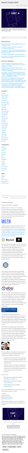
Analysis (3, 147)
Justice (3, 161)
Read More (5, 449)
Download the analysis (13, 426)
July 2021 (3, 116)
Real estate (4, 168)
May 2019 (3, 130)
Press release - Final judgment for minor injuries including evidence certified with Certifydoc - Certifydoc (12, 85)
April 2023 (3, 107)
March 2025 (4, 98)
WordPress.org (4, 183)
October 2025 (4, 96)
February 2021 (4, 118)
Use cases (3, 170)
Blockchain (3, 148)
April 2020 (3, 121)
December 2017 (5, 139)
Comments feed (5, 181)
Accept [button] (4, 446)
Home (17, 5)
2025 (21, 5)
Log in (2, 177)
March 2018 (4, 135)
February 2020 (4, 123)
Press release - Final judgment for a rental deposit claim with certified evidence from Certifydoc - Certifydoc (12, 79)
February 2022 (4, 112)
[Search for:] (14, 37)
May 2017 (3, 141)
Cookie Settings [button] (12, 446)
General (3, 157)
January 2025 (4, 100)
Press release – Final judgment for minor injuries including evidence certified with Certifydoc (13, 75)
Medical (3, 163)
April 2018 (3, 134)
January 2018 (4, 137)
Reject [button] (19, 446)
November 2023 (5, 102)
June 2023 (3, 105)
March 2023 (4, 109)
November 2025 (5, 95)
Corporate (3, 152)
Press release (4, 166)
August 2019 (4, 127)
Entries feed (4, 179)
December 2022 (5, 111)
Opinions (3, 164)
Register (3, 176)
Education (3, 154)
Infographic (4, 159)
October (25, 5)
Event (2, 156)
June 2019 (3, 128)
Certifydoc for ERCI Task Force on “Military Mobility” (13, 54)
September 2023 (5, 104)
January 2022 (4, 114)
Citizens (3, 150)
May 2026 (3, 93)
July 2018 (3, 132)
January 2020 (4, 125)
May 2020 (3, 120)
